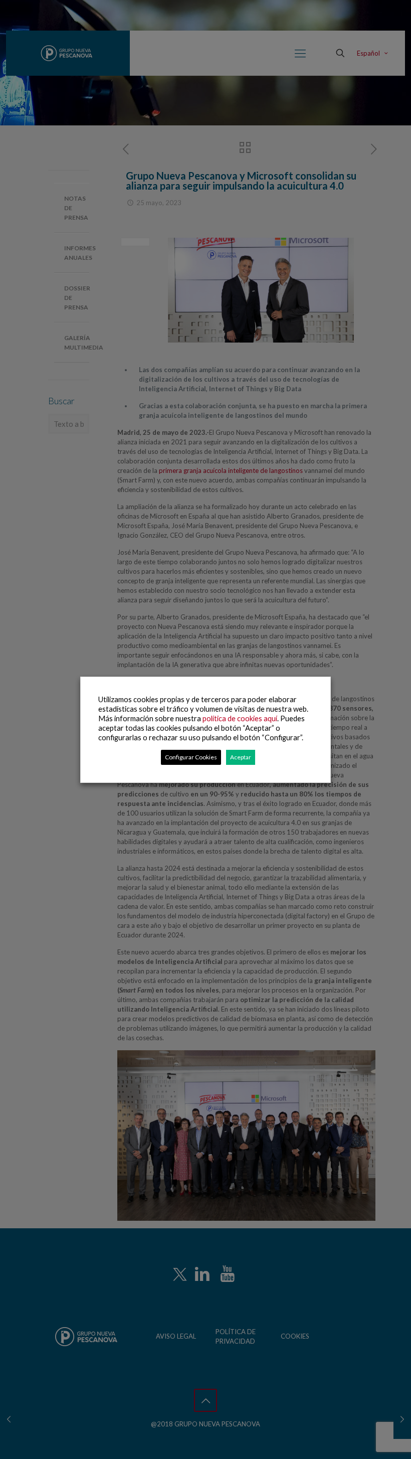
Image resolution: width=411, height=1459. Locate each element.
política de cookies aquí (239, 718)
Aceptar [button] (240, 757)
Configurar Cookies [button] (191, 757)
